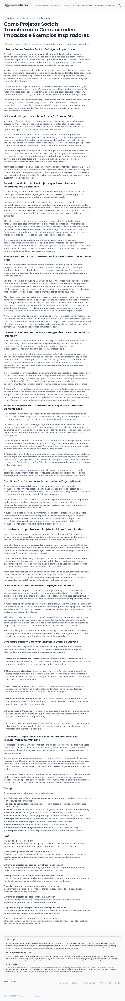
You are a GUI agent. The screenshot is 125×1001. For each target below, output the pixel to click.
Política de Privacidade (109, 983)
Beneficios (55, 5)
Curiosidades (42, 5)
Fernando (45, 18)
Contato (64, 983)
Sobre (74, 983)
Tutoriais (66, 5)
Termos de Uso (88, 983)
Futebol (76, 5)
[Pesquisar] (119, 5)
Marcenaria (87, 5)
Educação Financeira (104, 5)
